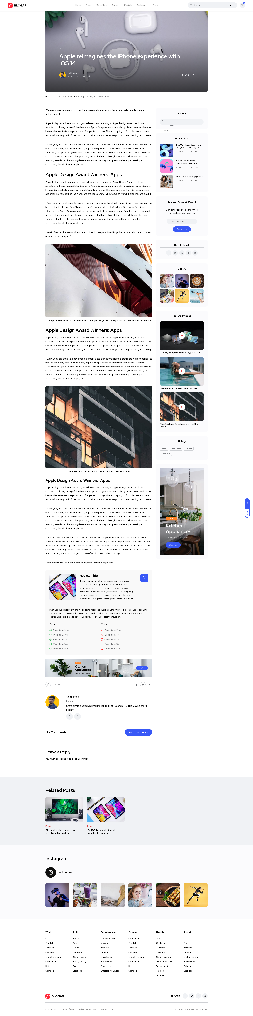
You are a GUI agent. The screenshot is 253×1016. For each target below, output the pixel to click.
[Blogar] (17, 5)
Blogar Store (107, 1009)
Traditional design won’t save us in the (178, 388)
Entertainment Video (111, 970)
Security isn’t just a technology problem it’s (181, 352)
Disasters (49, 952)
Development (176, 448)
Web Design (166, 454)
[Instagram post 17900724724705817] (196, 895)
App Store (108, 562)
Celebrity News (108, 938)
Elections (77, 970)
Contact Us (51, 1009)
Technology (142, 5)
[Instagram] (205, 996)
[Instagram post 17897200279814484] (113, 895)
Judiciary (77, 952)
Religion (49, 966)
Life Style (188, 448)
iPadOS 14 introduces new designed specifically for (188, 146)
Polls (75, 966)
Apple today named (55, 337)
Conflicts (49, 943)
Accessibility (60, 96)
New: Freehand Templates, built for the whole (179, 425)
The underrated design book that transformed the (61, 832)
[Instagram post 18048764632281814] (140, 895)
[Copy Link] (193, 75)
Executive (77, 938)
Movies (104, 943)
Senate (76, 943)
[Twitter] (191, 996)
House (76, 947)
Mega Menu (101, 5)
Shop (155, 5)
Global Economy (53, 957)
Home (78, 5)
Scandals (49, 970)
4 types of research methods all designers (186, 162)
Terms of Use (67, 1009)
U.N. (47, 938)
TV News (105, 947)
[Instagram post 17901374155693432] (57, 895)
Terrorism (49, 947)
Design (164, 448)
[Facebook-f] (185, 996)
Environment (51, 961)
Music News (106, 957)
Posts (88, 5)
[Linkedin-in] (198, 996)
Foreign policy (79, 961)
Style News (106, 966)
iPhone (73, 96)
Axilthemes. (202, 1009)
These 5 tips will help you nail (189, 176)
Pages (115, 5)
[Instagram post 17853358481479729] (168, 895)
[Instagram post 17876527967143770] (85, 895)
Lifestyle (127, 5)
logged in (63, 758)
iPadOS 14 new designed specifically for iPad (101, 832)
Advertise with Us (87, 1009)
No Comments (56, 732)
